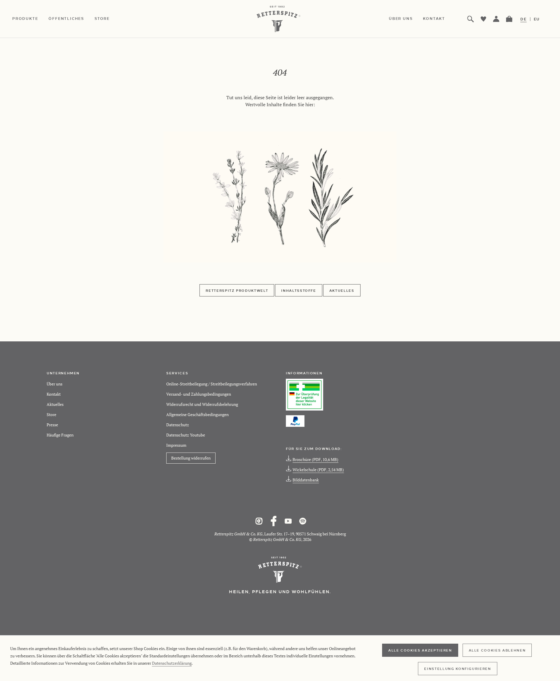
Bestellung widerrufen (191, 458)
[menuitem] (30, 19)
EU (537, 19)
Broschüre (315, 459)
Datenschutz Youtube (185, 435)
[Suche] (470, 19)
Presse (52, 424)
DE (523, 19)
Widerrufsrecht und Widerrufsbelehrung (202, 404)
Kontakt (54, 394)
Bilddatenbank (306, 480)
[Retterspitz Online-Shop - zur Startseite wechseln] (280, 19)
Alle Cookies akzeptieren (420, 650)
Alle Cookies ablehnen (497, 650)
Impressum (176, 445)
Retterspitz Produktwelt (237, 290)
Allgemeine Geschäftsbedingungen (197, 414)
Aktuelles (341, 290)
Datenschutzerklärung (172, 663)
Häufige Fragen (60, 435)
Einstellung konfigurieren (457, 668)
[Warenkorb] (509, 19)
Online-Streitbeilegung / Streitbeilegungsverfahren (211, 384)
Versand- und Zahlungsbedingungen (198, 394)
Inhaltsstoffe (298, 290)
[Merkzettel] (483, 19)
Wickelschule (318, 469)
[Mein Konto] (496, 19)
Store (51, 414)
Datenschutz (177, 424)
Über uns (54, 384)
